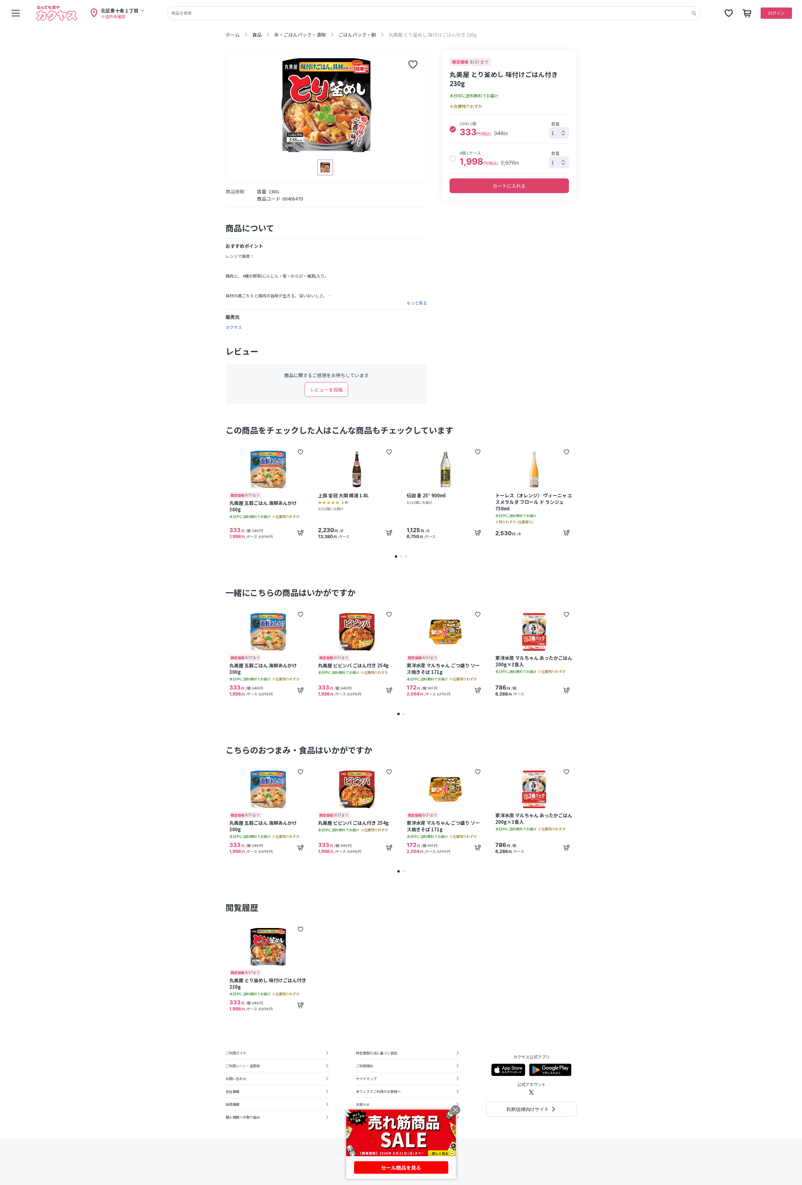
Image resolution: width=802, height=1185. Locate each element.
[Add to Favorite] (300, 452)
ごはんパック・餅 (357, 34)
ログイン (776, 13)
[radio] (453, 129)
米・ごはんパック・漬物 (300, 34)
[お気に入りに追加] (413, 64)
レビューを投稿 (326, 389)
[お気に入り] (728, 13)
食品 (257, 34)
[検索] (694, 13)
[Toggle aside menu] (15, 13)
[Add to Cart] (300, 533)
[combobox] (559, 133)
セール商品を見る (401, 1167)
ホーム (233, 34)
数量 (555, 124)
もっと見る (417, 303)
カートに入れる (509, 185)
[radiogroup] (509, 144)
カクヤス (234, 327)
